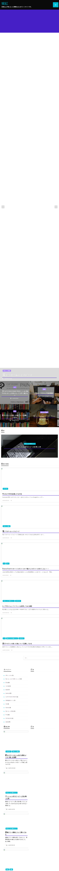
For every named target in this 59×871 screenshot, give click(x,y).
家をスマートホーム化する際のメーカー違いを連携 (15, 756)
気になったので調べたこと (30, 443)
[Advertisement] (29, 21)
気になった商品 (7, 370)
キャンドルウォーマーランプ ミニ (44, 416)
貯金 (44, 389)
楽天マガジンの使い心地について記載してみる (14, 416)
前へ (26, 658)
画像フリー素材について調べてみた (29, 447)
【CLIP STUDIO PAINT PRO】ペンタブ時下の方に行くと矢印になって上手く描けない (15, 393)
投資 (7, 689)
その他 (7, 686)
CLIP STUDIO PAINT (11, 696)
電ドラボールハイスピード (17, 375)
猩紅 (5, 3)
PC (14, 387)
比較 (7, 722)
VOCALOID (9, 718)
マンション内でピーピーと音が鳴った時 (16, 797)
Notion (5, 488)
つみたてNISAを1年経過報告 (44, 393)
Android (18, 600)
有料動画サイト (10, 700)
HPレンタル (9, 675)
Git (8, 563)
